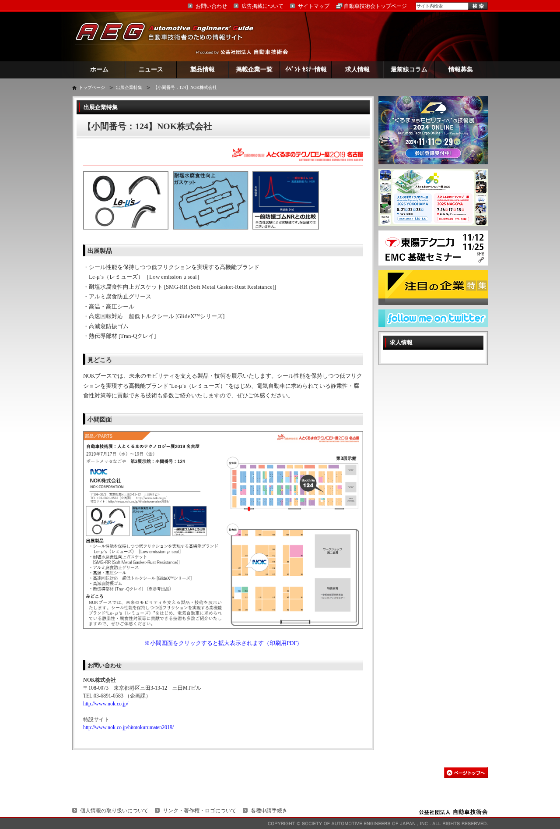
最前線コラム (409, 69)
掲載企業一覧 (254, 69)
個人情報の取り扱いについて (114, 811)
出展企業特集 (129, 87)
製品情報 (202, 69)
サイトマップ (313, 6)
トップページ (92, 87)
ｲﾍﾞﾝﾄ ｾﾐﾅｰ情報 (306, 69)
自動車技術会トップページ (375, 6)
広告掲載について (263, 6)
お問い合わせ (211, 6)
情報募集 (460, 69)
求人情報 (357, 69)
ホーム (99, 69)
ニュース (151, 69)
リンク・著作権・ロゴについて (199, 811)
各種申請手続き (269, 811)
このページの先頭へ (466, 772)
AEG (170, 37)
